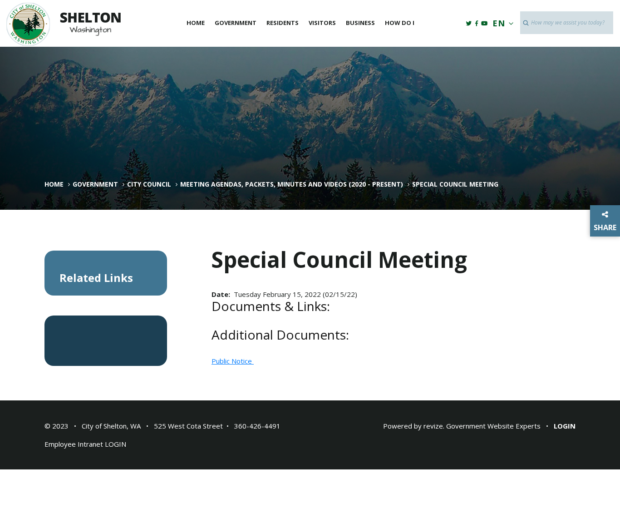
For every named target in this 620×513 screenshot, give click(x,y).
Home (196, 23)
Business (360, 23)
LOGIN (115, 444)
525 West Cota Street (188, 425)
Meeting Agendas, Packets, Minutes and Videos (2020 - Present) (291, 184)
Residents (282, 23)
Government (235, 23)
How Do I (399, 23)
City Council (149, 184)
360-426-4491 (257, 425)
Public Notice (233, 360)
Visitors (322, 23)
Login (565, 425)
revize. (433, 425)
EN (498, 23)
